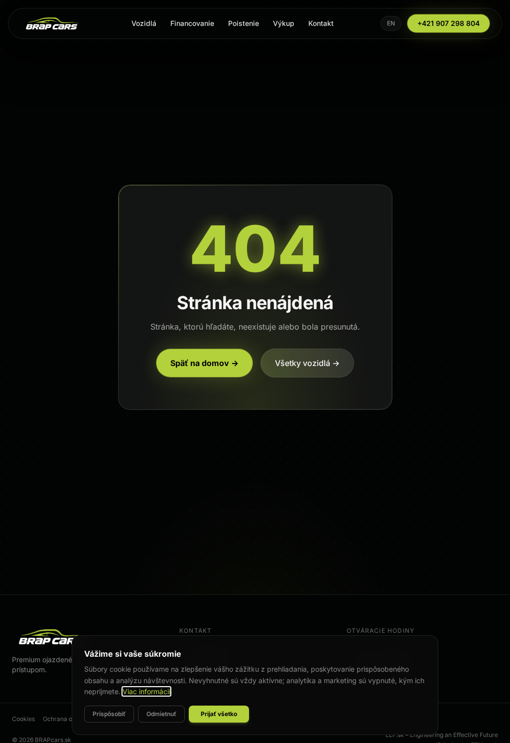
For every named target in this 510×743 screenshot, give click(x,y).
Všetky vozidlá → (307, 363)
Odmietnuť (161, 714)
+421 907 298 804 (448, 23)
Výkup (283, 23)
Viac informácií (146, 691)
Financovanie (192, 23)
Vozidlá (143, 23)
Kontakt (321, 23)
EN (391, 23)
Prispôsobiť (109, 714)
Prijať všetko (219, 714)
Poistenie (243, 23)
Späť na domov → (204, 363)
